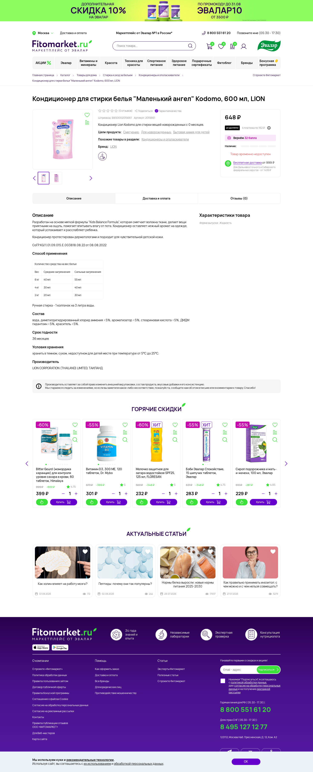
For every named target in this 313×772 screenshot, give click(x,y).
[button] (43, 178)
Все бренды (102, 681)
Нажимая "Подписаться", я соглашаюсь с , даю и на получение (254, 686)
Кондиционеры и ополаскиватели (165, 139)
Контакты (38, 717)
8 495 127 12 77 (243, 726)
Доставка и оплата (73, 33)
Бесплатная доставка (247, 163)
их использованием (97, 764)
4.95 (272, 484)
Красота (111, 63)
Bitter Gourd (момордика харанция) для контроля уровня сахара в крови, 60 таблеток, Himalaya (55, 475)
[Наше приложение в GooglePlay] (60, 647)
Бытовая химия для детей (191, 132)
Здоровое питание (179, 63)
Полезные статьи (168, 675)
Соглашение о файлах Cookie (50, 699)
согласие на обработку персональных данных (254, 687)
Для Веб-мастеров (43, 733)
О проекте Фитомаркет (267, 75)
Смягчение (131, 132)
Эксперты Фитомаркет (171, 669)
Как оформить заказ (107, 669)
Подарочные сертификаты (202, 63)
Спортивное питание (156, 63)
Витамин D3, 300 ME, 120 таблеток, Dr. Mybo (104, 471)
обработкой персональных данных (138, 764)
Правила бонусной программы (50, 693)
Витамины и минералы (89, 63)
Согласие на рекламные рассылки (53, 711)
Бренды (247, 63)
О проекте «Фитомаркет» (47, 669)
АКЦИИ (41, 63)
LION (113, 147)
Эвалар (66, 63)
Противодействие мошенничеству (115, 693)
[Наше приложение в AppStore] (40, 647)
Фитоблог (224, 63)
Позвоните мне (259, 33)
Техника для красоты (134, 63)
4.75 (73, 486)
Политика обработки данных (49, 675)
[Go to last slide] (34, 178)
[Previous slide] (27, 463)
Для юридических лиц (108, 687)
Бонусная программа (268, 63)
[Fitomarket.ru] (62, 45)
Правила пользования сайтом (50, 681)
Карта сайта (39, 739)
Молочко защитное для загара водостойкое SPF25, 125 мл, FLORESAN (155, 473)
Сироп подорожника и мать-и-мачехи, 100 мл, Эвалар (256, 471)
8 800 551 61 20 (219, 33)
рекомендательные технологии (90, 760)
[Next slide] (91, 178)
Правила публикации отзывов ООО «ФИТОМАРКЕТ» (50, 725)
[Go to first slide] (286, 463)
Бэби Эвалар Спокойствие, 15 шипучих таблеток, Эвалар (205, 473)
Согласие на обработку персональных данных (60, 705)
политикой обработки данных (248, 682)
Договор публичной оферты (49, 687)
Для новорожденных (156, 132)
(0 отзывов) (125, 110)
